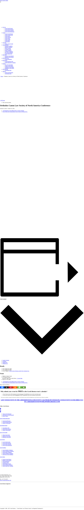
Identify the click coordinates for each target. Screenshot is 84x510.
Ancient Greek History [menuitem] (9, 56)
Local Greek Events (6, 442)
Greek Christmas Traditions (7, 453)
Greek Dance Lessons (6, 429)
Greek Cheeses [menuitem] (8, 37)
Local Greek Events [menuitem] (9, 28)
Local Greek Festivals (6, 443)
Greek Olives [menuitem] (7, 38)
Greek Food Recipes (6, 420)
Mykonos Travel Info (6, 437)
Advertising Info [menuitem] (8, 70)
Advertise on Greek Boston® (8, 415)
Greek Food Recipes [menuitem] (9, 33)
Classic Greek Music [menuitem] (9, 65)
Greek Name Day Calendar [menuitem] (10, 62)
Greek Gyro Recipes (6, 423)
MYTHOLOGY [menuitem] (5, 58)
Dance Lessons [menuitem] (8, 48)
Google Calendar (5, 360)
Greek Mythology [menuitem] (8, 59)
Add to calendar (3, 299)
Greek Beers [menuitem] (7, 41)
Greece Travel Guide (3, 432)
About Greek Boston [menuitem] (9, 72)
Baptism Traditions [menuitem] (8, 47)
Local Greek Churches (6, 444)
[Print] (15, 387)
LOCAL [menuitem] (4, 27)
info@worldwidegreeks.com (5, 480)
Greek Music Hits (5, 427)
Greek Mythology (5, 461)
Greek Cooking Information (5, 418)
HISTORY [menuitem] (4, 54)
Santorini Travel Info (6, 436)
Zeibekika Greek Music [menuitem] (9, 68)
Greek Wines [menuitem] (7, 40)
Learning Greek (5, 462)
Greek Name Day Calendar (7, 466)
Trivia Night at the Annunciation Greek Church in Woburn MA (15, 111)
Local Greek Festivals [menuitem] (9, 29)
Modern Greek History (6, 460)
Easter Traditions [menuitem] (8, 50)
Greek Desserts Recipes (7, 422)
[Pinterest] (11, 387)
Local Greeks (2, 439)
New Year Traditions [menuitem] (9, 52)
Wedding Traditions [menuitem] (9, 46)
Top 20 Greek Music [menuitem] (9, 64)
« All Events (2, 100)
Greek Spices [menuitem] (7, 36)
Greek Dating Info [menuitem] (8, 53)
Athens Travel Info (6, 435)
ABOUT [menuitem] (4, 71)
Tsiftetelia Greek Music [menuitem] (9, 67)
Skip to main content (4, 0)
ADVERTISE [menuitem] (5, 69)
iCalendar (4, 361)
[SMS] (19, 387)
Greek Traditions (3, 447)
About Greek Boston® (6, 413)
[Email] (24, 387)
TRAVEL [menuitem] (4, 42)
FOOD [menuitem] (3, 32)
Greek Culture (2, 456)
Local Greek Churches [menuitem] (9, 30)
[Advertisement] (42, 17)
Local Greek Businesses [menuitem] (9, 31)
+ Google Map (19, 378)
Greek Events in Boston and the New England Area (19, 371)
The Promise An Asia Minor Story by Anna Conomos (13, 110)
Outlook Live (5, 363)
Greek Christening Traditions (8, 451)
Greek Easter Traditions (7, 452)
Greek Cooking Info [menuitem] (9, 35)
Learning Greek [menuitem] (8, 49)
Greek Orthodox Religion (7, 464)
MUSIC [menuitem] (4, 63)
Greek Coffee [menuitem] (7, 39)
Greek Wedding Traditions (7, 450)
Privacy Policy (5, 416)
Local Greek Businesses (7, 445)
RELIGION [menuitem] (4, 60)
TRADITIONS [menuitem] (5, 44)
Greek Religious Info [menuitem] (9, 61)
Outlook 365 (4, 362)
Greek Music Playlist (3, 425)
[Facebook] (2, 387)
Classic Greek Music (6, 430)
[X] (6, 387)
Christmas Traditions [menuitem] (9, 51)
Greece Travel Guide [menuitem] (9, 43)
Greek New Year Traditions (7, 454)
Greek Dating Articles (6, 463)
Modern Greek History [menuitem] (9, 57)
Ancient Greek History (6, 459)
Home (2, 76)
